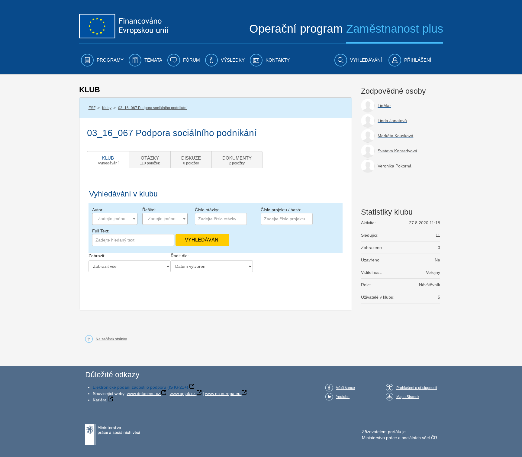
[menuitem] (102, 60)
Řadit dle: (180, 255)
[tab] (108, 159)
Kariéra (100, 399)
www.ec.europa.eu (222, 393)
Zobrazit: (97, 255)
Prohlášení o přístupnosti (416, 388)
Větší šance (345, 388)
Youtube (343, 397)
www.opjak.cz (182, 393)
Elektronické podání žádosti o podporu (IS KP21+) (140, 387)
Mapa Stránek (407, 397)
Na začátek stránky (111, 339)
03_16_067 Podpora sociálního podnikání (152, 108)
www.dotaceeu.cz (143, 393)
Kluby (106, 108)
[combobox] (114, 219)
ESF (92, 108)
